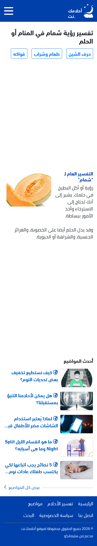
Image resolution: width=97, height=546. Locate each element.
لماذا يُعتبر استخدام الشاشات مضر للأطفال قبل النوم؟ (31, 422)
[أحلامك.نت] (80, 11)
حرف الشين (80, 53)
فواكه (19, 53)
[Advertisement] (48, 115)
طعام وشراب (47, 53)
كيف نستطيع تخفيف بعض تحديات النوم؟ (34, 375)
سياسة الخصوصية (56, 514)
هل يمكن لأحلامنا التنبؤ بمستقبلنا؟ (32, 399)
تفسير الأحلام (60, 503)
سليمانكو (71, 536)
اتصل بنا (85, 514)
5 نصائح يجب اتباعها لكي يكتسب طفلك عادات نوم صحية (31, 468)
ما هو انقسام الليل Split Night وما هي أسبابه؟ (31, 445)
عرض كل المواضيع (23, 487)
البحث (28, 514)
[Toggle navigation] (8, 10)
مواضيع (35, 503)
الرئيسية (85, 503)
